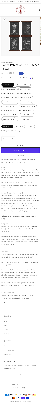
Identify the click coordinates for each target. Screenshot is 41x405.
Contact (6, 334)
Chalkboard (7, 126)
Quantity (3, 135)
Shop (5, 325)
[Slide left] (16, 58)
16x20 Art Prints (27, 102)
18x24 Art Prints (8, 110)
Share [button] (5, 303)
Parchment (19, 126)
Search (6, 346)
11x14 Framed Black (24, 98)
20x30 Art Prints (8, 119)
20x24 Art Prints (27, 115)
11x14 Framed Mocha (10, 102)
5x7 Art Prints (7, 85)
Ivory (16, 131)
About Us (7, 329)
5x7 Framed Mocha (9, 89)
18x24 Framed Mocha (10, 115)
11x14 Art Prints (8, 98)
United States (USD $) (19, 388)
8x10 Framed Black (9, 93)
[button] (2, 10)
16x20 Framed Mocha (28, 106)
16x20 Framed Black (9, 106)
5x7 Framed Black (23, 85)
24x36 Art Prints (24, 119)
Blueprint (6, 131)
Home (5, 321)
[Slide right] (25, 58)
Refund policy (8, 354)
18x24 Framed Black (25, 110)
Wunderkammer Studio (18, 401)
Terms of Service (9, 350)
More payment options (20, 155)
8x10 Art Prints (25, 89)
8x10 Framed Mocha (26, 93)
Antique (30, 126)
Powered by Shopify (27, 401)
